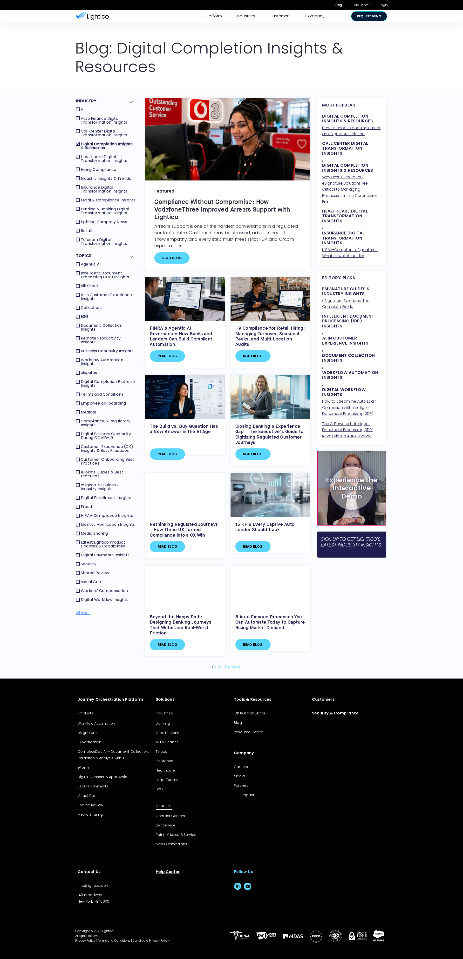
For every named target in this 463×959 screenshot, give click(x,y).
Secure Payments (93, 786)
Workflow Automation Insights (102, 361)
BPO (159, 789)
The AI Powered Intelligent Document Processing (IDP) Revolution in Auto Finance (347, 430)
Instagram (257, 886)
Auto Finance (167, 742)
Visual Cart (87, 795)
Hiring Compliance (98, 169)
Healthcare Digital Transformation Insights (104, 158)
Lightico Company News (104, 222)
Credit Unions (167, 732)
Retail (86, 230)
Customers (280, 16)
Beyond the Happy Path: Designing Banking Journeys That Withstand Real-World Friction (180, 625)
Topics (83, 256)
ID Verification (90, 742)
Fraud (86, 506)
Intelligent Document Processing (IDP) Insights (105, 275)
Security (89, 564)
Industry (86, 101)
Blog (338, 5)
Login (384, 5)
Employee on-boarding (103, 403)
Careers (241, 766)
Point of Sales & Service (176, 834)
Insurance (164, 761)
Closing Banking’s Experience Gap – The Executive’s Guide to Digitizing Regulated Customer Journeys (269, 434)
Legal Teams (167, 779)
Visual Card (91, 582)
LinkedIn (237, 886)
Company (315, 16)
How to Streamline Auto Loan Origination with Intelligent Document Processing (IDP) (349, 407)
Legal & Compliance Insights (108, 200)
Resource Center (248, 732)
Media (239, 776)
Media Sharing (94, 533)
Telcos (161, 751)
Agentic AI (91, 264)
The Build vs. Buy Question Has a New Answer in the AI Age (184, 428)
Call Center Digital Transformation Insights (104, 133)
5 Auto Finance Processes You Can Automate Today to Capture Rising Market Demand (270, 622)
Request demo (369, 16)
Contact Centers (170, 815)
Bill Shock (90, 286)
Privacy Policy (85, 941)
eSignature (87, 732)
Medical (88, 412)
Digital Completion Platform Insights (108, 383)
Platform (213, 16)
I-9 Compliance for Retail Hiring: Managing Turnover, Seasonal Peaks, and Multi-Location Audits (270, 336)
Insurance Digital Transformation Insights (104, 189)
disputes (89, 372)
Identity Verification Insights (108, 524)
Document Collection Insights (101, 327)
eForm (83, 767)
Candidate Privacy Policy (151, 941)
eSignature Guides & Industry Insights (100, 487)
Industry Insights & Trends (106, 178)
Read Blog (172, 257)
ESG (85, 316)
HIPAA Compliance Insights (107, 515)
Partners (241, 785)
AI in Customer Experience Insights (106, 296)
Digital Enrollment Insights (106, 497)
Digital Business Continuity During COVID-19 (106, 435)
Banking (163, 723)
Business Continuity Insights (107, 351)
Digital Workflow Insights (104, 599)
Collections (91, 307)
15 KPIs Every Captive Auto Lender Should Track (265, 527)
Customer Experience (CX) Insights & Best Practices (107, 448)
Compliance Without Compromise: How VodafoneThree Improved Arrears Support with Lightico (222, 209)
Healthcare (165, 770)
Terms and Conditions (102, 394)
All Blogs (83, 613)
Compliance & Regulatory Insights (106, 423)
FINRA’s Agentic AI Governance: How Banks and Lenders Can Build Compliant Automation (181, 336)
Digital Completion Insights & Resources (107, 146)
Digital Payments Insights (105, 555)
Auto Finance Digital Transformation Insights (104, 120)
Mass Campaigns (171, 844)
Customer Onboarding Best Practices (107, 461)
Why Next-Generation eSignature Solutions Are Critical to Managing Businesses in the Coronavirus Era (350, 189)
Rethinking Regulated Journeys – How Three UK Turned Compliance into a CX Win (184, 529)
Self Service (165, 825)
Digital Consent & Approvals (102, 776)
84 (227, 667)
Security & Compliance (335, 713)
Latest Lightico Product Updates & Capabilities (103, 544)
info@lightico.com (93, 885)
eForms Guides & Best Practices (102, 474)
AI (82, 109)
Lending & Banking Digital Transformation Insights (105, 211)
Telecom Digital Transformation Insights (104, 241)
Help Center (361, 5)
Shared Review (95, 573)
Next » (238, 667)
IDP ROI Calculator (249, 713)
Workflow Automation (96, 723)
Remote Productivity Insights (101, 340)
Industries (246, 16)
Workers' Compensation (104, 590)
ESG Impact (244, 795)
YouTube (247, 886)
